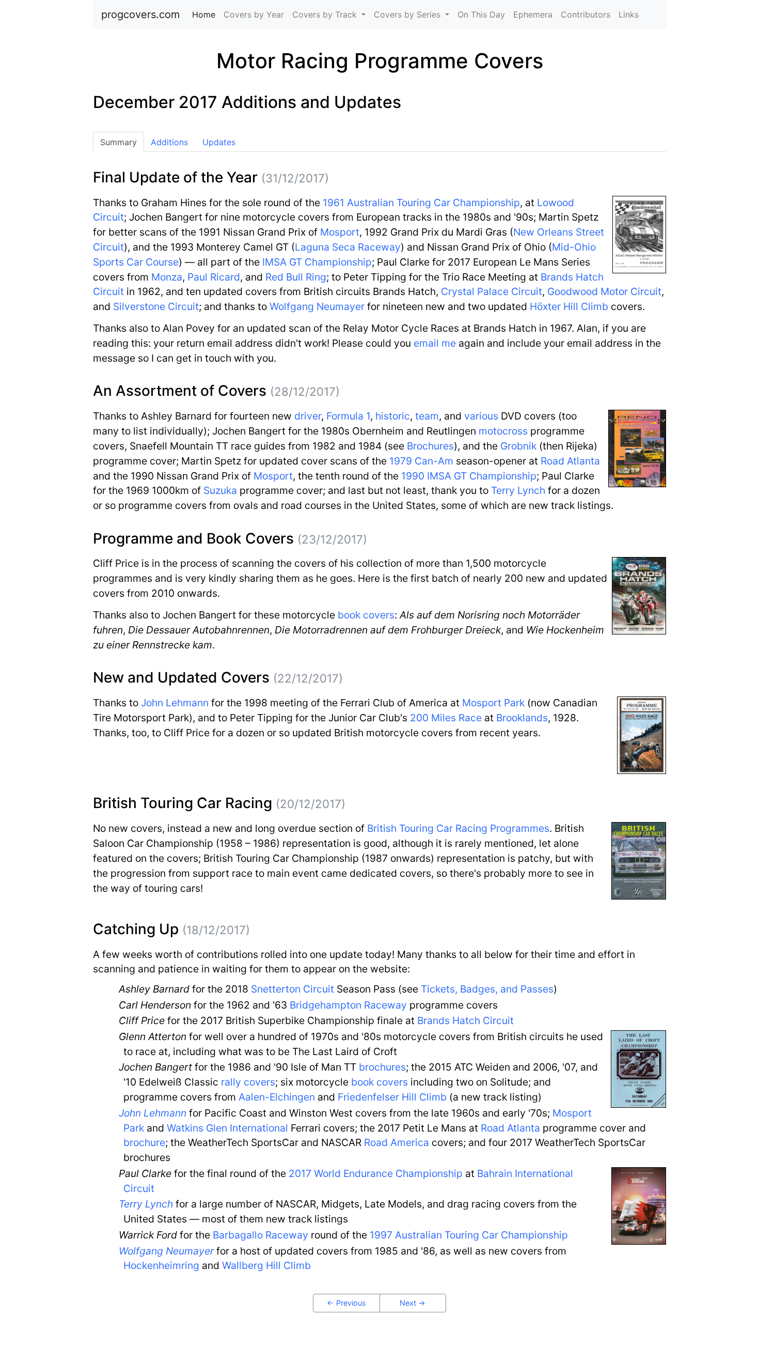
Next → (412, 1302)
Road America (396, 1142)
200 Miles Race (446, 717)
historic (392, 416)
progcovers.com (140, 14)
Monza (166, 277)
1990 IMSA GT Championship (468, 476)
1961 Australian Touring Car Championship (421, 202)
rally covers (248, 1082)
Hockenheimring (161, 1265)
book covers (366, 615)
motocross (503, 431)
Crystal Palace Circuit (491, 291)
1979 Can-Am (421, 461)
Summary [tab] (118, 142)
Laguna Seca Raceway (348, 247)
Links (629, 14)
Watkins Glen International (227, 1128)
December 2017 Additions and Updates (247, 102)
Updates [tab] (218, 142)
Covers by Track (325, 14)
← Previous (346, 1302)
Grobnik (518, 446)
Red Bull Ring (295, 277)
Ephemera (532, 14)
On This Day (481, 14)
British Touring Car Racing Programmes (458, 828)
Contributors (585, 14)
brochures (382, 1067)
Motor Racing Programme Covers (379, 60)
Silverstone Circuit (156, 306)
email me (435, 343)
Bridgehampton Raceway (348, 1005)
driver (307, 416)
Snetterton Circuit (292, 989)
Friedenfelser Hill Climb (392, 1097)
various (481, 416)
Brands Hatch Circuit (465, 1020)
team (427, 416)
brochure (144, 1142)
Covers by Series (408, 14)
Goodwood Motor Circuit (604, 291)
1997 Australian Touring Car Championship (469, 1235)
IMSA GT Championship (317, 262)
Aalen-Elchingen (277, 1097)
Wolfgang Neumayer (317, 306)
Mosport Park (493, 702)
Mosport (339, 232)
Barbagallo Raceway (260, 1235)
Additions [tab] (169, 142)
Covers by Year (254, 14)
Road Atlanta (570, 461)
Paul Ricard (213, 277)
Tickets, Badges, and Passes (487, 989)
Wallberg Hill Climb (266, 1265)
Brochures (430, 446)
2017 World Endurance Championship (376, 1173)
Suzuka (220, 490)
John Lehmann (175, 702)
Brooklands (522, 717)
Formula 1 (348, 416)
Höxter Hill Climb (569, 306)
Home (205, 14)
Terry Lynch (518, 490)
